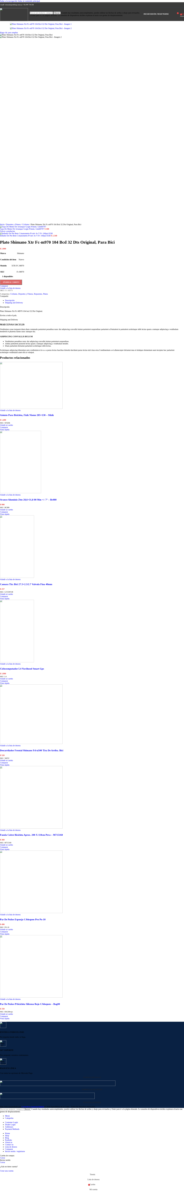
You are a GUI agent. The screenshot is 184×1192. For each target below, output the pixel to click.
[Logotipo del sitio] (14, 20)
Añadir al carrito (11, 282)
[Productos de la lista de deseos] (172, 14)
